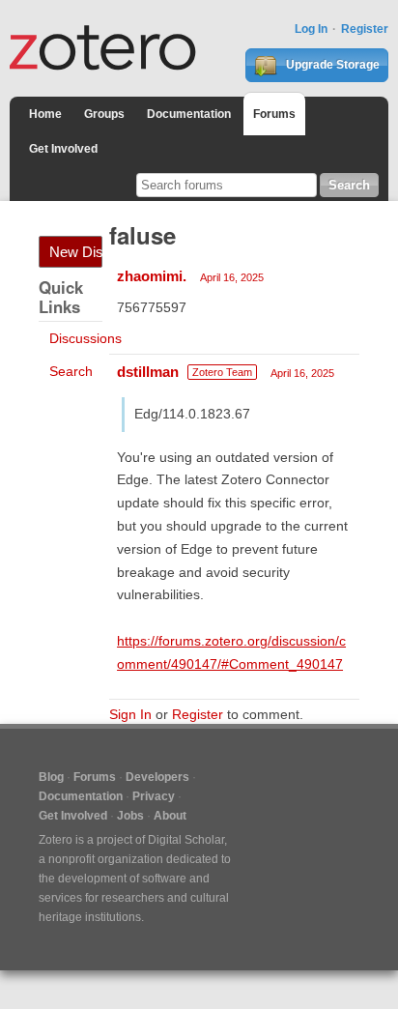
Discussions (85, 338)
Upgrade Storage (331, 65)
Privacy (153, 796)
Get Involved (63, 149)
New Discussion (75, 252)
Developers (157, 777)
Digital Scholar (186, 840)
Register (364, 29)
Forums (274, 114)
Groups (104, 114)
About (170, 815)
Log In (311, 29)
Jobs (130, 815)
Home (45, 114)
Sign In (130, 714)
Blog (51, 777)
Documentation (189, 114)
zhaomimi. (151, 276)
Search (71, 371)
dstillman (148, 371)
